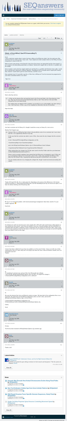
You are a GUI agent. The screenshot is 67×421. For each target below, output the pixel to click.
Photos (22, 35)
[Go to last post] (23, 398)
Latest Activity (14, 35)
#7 (61, 246)
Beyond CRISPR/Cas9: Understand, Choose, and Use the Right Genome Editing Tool (30, 359)
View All (8, 367)
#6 (61, 222)
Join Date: (11, 48)
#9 (61, 290)
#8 (61, 269)
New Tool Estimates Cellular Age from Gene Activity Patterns (27, 388)
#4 (61, 179)
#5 (61, 199)
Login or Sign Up (59, 15)
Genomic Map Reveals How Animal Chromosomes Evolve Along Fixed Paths (33, 380)
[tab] (6, 35)
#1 (61, 53)
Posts (6, 35)
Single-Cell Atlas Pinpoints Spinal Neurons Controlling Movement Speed (30, 401)
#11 (61, 345)
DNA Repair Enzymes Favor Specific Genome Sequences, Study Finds (31, 394)
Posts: (10, 49)
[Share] (61, 49)
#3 (61, 124)
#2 (61, 92)
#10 (61, 323)
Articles (15, 363)
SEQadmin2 (13, 360)
